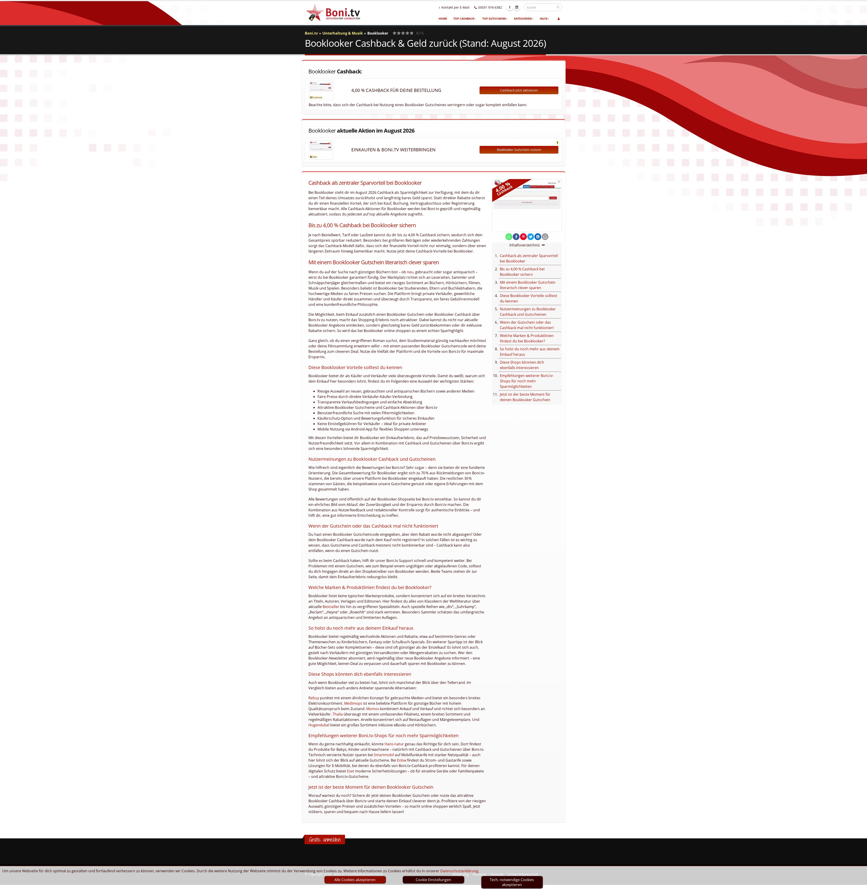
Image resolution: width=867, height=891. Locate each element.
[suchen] (558, 7)
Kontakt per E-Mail (455, 7)
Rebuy (313, 697)
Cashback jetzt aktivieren (519, 90)
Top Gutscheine (494, 19)
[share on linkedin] (537, 236)
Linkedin (516, 7)
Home (443, 19)
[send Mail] (545, 236)
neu (410, 271)
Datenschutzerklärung (459, 870)
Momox (372, 708)
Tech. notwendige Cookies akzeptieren (512, 882)
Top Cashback (463, 19)
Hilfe (544, 19)
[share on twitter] (530, 236)
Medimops (353, 703)
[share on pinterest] (523, 236)
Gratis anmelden (324, 839)
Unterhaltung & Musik (342, 33)
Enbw (401, 760)
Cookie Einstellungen (433, 879)
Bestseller (331, 606)
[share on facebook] (516, 236)
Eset (350, 771)
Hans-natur (394, 743)
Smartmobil (384, 754)
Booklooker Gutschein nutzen (519, 149)
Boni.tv (311, 33)
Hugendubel (318, 725)
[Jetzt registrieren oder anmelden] (559, 18)
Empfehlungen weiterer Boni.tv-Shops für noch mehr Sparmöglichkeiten (527, 381)
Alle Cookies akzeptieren (354, 879)
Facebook (509, 7)
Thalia (338, 714)
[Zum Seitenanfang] (859, 885)
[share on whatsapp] (509, 236)
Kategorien (523, 19)
